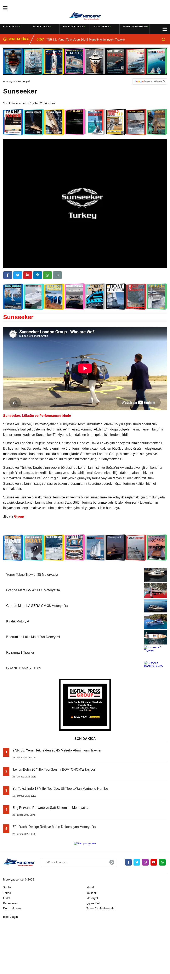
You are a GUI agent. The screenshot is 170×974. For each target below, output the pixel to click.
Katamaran (10, 903)
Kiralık (90, 887)
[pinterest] (37, 275)
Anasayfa (9, 81)
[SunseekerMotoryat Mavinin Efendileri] (85, 15)
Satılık (7, 887)
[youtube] (154, 862)
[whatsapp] (162, 862)
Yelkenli (91, 892)
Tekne (7, 892)
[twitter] (17, 275)
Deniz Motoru (12, 908)
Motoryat (24, 81)
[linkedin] (27, 275)
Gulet (6, 898)
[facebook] (7, 275)
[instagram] (145, 862)
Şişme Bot (93, 903)
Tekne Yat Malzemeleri (101, 908)
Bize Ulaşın (10, 916)
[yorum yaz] (57, 275)
